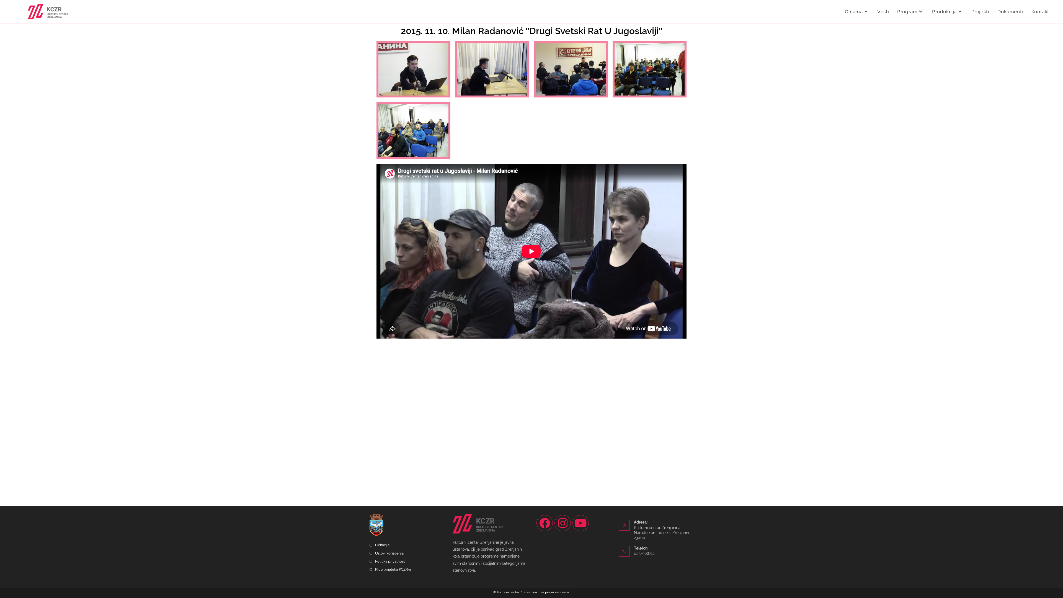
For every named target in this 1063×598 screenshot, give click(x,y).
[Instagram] (562, 523)
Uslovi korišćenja (389, 553)
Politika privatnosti (390, 561)
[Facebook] (544, 523)
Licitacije (382, 545)
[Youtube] (580, 523)
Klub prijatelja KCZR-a (393, 569)
